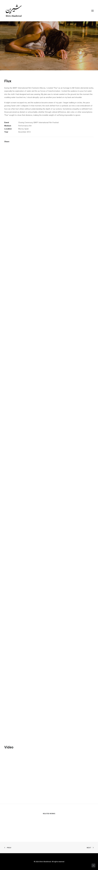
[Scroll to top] (93, 865)
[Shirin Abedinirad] (13, 10)
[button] (92, 10)
